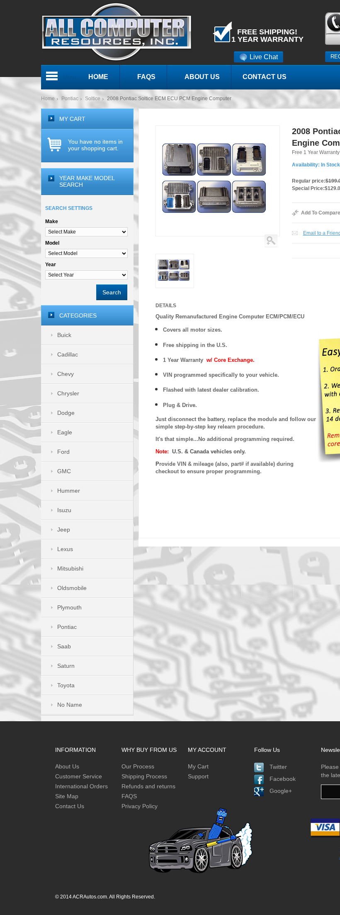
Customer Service (78, 776)
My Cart (198, 766)
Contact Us (69, 806)
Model (52, 243)
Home (48, 98)
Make (51, 221)
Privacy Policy (139, 806)
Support (198, 776)
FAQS (129, 796)
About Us (67, 766)
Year (50, 264)
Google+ (281, 790)
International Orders (81, 786)
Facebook (283, 778)
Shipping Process (144, 776)
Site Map (66, 796)
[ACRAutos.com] (116, 4)
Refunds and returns (148, 786)
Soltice (92, 98)
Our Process (137, 766)
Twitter (278, 766)
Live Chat (264, 56)
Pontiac (69, 98)
